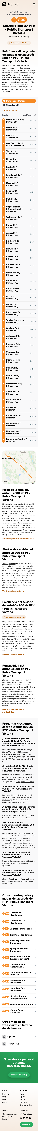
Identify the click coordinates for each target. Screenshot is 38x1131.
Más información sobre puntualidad (13, 711)
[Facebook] (27, 1118)
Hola (4, 1090)
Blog (4, 1097)
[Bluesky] (24, 1118)
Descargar (26, 1124)
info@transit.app (26, 1114)
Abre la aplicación (8, 564)
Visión (22, 1094)
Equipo (22, 1097)
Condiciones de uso (27, 1105)
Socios (5, 1110)
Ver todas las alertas (12, 591)
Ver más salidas (9, 110)
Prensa (4, 1099)
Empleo (22, 1099)
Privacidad (23, 1102)
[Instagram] (21, 1118)
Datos (4, 1119)
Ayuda (4, 1102)
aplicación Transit (17, 634)
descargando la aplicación (25, 782)
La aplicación (19, 575)
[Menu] (34, 4)
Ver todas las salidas (12, 655)
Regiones (5, 1094)
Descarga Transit (18, 1075)
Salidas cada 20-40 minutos (20, 43)
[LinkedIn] (30, 1118)
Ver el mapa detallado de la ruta (18, 538)
